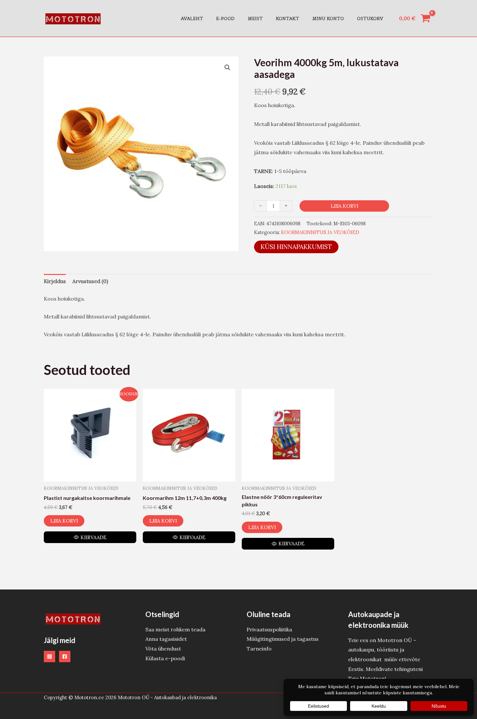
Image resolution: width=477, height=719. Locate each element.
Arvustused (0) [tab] (90, 281)
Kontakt (287, 18)
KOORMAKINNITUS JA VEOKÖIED (320, 232)
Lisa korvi (344, 206)
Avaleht (192, 18)
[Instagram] (49, 656)
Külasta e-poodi (165, 658)
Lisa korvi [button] (64, 521)
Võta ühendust (163, 648)
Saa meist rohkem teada (175, 629)
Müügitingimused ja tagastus (283, 639)
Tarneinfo (259, 648)
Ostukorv (370, 18)
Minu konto (328, 18)
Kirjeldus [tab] (55, 281)
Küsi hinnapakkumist (296, 247)
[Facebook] (64, 656)
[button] (227, 67)
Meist (255, 18)
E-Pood (225, 18)
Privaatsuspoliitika (269, 629)
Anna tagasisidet (166, 639)
